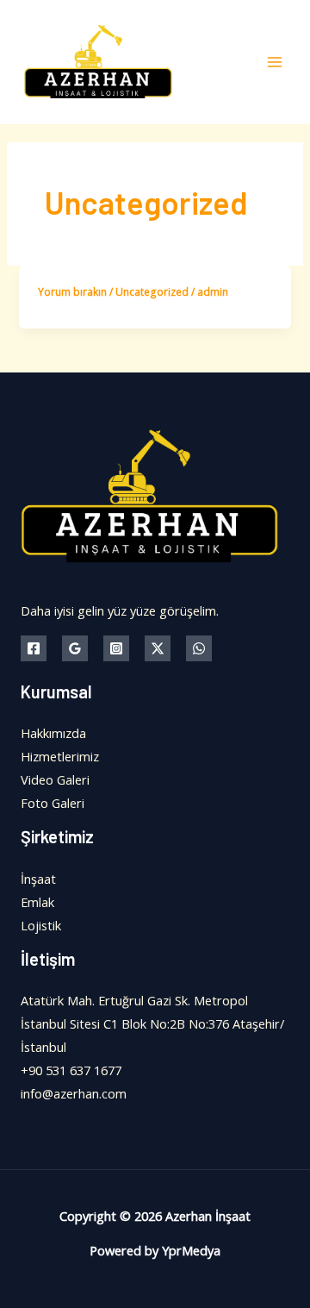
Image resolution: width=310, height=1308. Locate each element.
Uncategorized (152, 291)
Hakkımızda (53, 733)
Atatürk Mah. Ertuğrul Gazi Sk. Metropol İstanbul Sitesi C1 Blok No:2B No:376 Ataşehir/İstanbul (152, 1023)
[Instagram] (116, 648)
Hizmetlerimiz (60, 756)
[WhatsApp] (199, 648)
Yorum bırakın (72, 291)
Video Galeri (55, 779)
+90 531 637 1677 (71, 1070)
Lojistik (41, 925)
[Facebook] (33, 648)
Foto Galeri (52, 802)
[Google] (75, 648)
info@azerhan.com (74, 1093)
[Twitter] (157, 648)
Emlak (37, 902)
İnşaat (38, 878)
